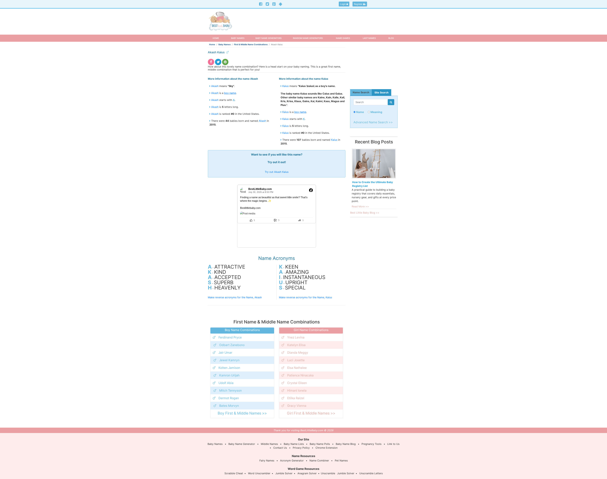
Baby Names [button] (237, 38)
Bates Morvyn (229, 406)
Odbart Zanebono (232, 345)
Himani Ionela (297, 390)
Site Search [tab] (381, 92)
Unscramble (328, 473)
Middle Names (269, 443)
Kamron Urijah (229, 375)
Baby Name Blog (346, 443)
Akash (214, 86)
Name (360, 112)
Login (343, 4)
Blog (391, 38)
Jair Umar (225, 352)
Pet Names (341, 460)
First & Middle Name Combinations (251, 44)
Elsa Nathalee (297, 368)
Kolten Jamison (229, 368)
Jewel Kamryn (229, 360)
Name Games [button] (343, 38)
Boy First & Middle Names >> (242, 413)
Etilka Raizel (295, 398)
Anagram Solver (307, 473)
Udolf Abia (225, 383)
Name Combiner (319, 460)
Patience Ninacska (300, 375)
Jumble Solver (283, 473)
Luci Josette (296, 360)
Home (218, 38)
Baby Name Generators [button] (268, 38)
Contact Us (280, 447)
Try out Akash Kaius (276, 171)
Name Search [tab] (361, 92)
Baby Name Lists (294, 443)
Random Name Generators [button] (308, 38)
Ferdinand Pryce (230, 337)
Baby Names (224, 44)
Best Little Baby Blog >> (364, 212)
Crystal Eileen (297, 383)
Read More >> (360, 206)
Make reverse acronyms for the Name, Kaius (305, 297)
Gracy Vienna (296, 406)
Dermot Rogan (228, 398)
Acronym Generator (292, 460)
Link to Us (393, 443)
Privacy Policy (301, 447)
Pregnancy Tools (371, 443)
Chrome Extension (326, 447)
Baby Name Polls (320, 443)
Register (358, 4)
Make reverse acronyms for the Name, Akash (235, 297)
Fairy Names (266, 460)
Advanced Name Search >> (373, 122)
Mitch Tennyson (230, 390)
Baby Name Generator (241, 443)
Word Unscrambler (259, 473)
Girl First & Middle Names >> (311, 413)
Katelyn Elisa (296, 345)
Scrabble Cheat (233, 473)
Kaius (285, 86)
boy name (230, 93)
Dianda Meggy (297, 352)
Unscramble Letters (371, 473)
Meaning (376, 112)
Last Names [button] (369, 38)
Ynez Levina (295, 337)
